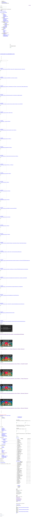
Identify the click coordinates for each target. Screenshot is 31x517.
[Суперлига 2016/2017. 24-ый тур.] (20, 492)
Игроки (6, 23)
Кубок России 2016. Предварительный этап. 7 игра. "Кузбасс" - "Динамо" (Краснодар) (14, 378)
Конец (9, 415)
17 (19, 498)
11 (6, 415)
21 (17, 499)
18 (20, 498)
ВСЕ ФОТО (19, 500)
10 (5, 415)
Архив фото (4, 30)
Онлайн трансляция (5, 32)
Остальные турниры (6, 21)
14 (17, 498)
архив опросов (18, 504)
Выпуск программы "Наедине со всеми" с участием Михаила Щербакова (12, 334)
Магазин (3, 455)
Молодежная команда (4, 441)
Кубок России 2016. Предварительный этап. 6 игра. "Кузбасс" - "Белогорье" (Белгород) (14, 393)
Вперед (8, 415)
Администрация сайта (6, 34)
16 (18, 498)
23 (18, 499)
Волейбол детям (5, 35)
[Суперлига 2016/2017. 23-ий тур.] (19, 491)
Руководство (3, 428)
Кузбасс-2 (4, 28)
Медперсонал (5, 26)
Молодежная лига (5, 20)
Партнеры (4, 15)
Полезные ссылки (4, 457)
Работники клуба (5, 16)
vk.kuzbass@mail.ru (4, 2)
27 (16, 497)
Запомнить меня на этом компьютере (6, 9)
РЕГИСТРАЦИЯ (4, 12)
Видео (4, 31)
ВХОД (1, 12)
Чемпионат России (5, 18)
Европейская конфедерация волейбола (24, 509)
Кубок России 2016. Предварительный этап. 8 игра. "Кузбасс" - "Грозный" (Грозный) (14, 363)
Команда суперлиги (4, 438)
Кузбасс (3, 446)
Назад (3, 415)
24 (19, 499)
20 (16, 499)
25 (20, 499)
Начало (1, 415)
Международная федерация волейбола (24, 507)
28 (17, 497)
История (4, 14)
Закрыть (30, 5)
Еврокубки (3, 434)
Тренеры (4, 442)
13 (16, 498)
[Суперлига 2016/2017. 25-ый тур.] (20, 493)
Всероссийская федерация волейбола (23, 511)
